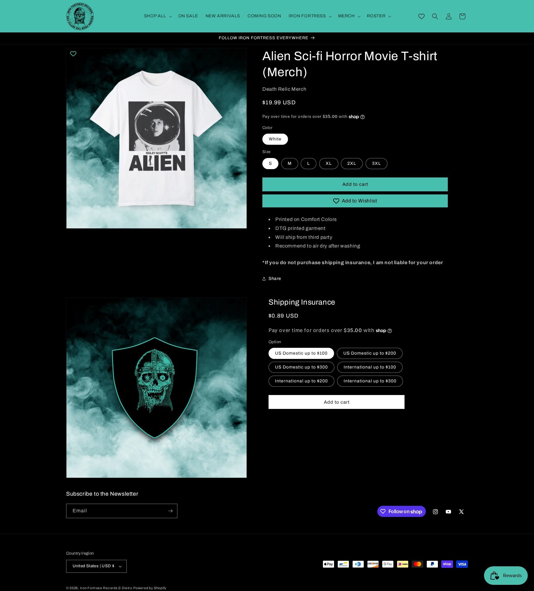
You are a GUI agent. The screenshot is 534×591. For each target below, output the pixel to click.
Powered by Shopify (150, 588)
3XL (376, 163)
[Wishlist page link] (421, 16)
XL (329, 163)
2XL (351, 163)
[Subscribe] (170, 511)
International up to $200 (301, 381)
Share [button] (275, 278)
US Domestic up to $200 (369, 353)
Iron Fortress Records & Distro (106, 588)
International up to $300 (370, 381)
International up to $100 (370, 367)
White (275, 139)
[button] (157, 16)
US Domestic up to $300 (301, 367)
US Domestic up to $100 (301, 353)
